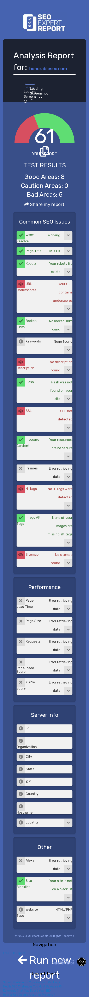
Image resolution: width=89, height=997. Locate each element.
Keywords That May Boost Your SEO (27, 990)
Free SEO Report (14, 953)
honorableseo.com (48, 68)
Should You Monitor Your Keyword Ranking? (31, 982)
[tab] (44, 237)
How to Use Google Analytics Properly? (29, 995)
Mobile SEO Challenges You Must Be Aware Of (33, 986)
